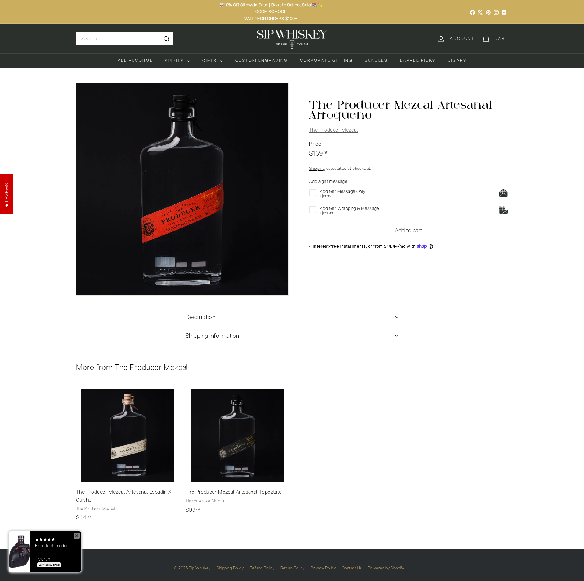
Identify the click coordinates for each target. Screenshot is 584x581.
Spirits (175, 60)
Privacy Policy (323, 568)
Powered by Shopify (386, 568)
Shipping (317, 168)
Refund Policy (262, 568)
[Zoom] (182, 189)
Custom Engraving (261, 60)
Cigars (457, 60)
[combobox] (124, 38)
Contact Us (352, 568)
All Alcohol (135, 60)
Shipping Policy (230, 568)
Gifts (210, 60)
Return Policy (292, 568)
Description (200, 317)
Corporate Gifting (326, 60)
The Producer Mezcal (333, 129)
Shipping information (212, 335)
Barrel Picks (418, 60)
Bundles (376, 60)
